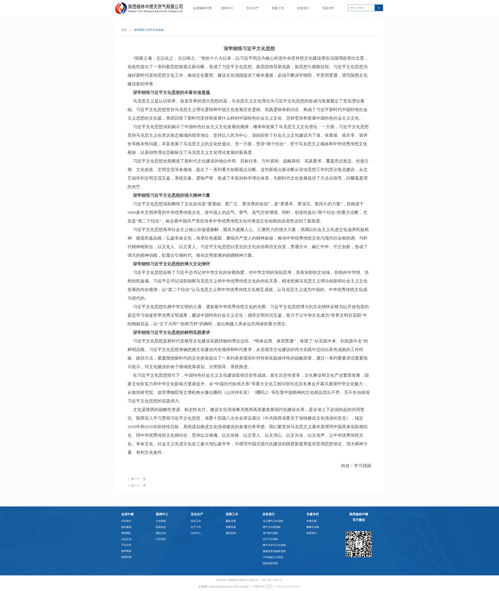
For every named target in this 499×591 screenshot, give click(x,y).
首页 (124, 29)
